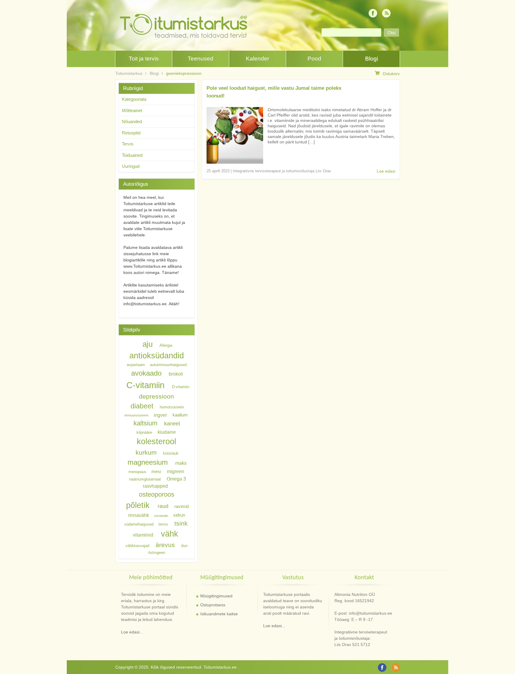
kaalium (180, 415)
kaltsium (145, 423)
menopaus (137, 472)
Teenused (200, 58)
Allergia (165, 345)
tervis (163, 524)
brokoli (176, 373)
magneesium (148, 462)
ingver (160, 414)
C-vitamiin (145, 385)
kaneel (172, 424)
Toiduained (132, 155)
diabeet (142, 406)
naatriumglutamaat (145, 479)
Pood (314, 58)
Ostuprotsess (212, 604)
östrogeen (156, 552)
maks (181, 463)
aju (147, 344)
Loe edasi (386, 171)
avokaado (146, 373)
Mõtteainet (132, 110)
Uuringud (130, 166)
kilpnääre (144, 432)
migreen (175, 471)
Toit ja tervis (144, 58)
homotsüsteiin (172, 407)
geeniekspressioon (183, 73)
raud (163, 506)
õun (184, 545)
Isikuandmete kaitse (219, 613)
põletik (138, 505)
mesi (156, 471)
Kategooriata (134, 99)
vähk (169, 533)
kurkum (146, 452)
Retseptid (131, 132)
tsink (181, 523)
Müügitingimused (216, 596)
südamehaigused (138, 524)
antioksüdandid (156, 355)
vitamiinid (143, 534)
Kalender (257, 58)
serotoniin (161, 515)
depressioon (156, 396)
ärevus (165, 544)
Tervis (128, 143)
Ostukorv (391, 73)
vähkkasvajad (137, 545)
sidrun (179, 515)
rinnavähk (138, 515)
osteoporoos (156, 494)
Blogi (371, 58)
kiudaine (167, 431)
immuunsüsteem (136, 415)
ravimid (181, 506)
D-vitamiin (180, 387)
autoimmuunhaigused (168, 364)
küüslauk (171, 453)
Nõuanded (132, 121)
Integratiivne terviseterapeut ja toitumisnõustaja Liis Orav (282, 171)
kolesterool (156, 441)
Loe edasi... (132, 632)
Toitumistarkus (128, 73)
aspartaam (136, 364)
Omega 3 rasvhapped (164, 482)
